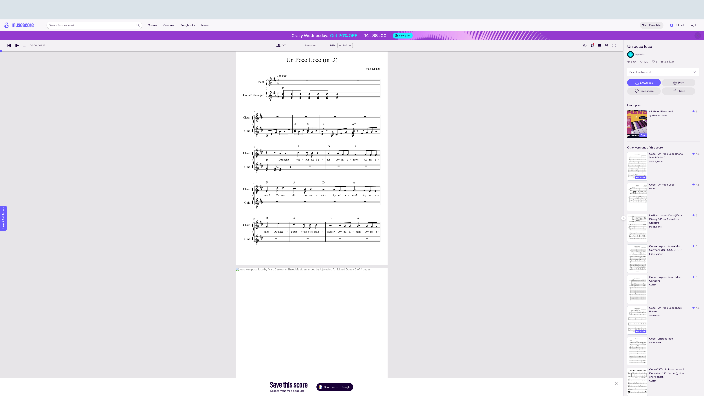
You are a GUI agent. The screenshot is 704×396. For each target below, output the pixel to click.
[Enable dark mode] (584, 45)
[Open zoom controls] (606, 45)
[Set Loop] (24, 45)
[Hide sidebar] (623, 218)
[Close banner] (697, 35)
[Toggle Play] (17, 45)
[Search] (138, 25)
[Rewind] (9, 45)
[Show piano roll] (599, 45)
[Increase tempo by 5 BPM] (350, 45)
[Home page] (19, 25)
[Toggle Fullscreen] (614, 45)
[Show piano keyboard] (592, 45)
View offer (404, 35)
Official (641, 177)
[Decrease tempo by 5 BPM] (340, 45)
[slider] (1, 51)
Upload (679, 25)
